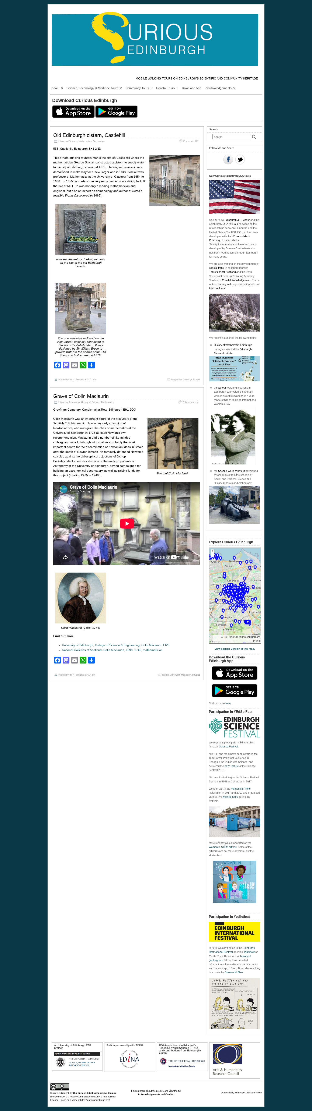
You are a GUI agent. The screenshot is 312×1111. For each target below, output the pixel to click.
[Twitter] (240, 159)
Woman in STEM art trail (223, 847)
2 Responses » (190, 402)
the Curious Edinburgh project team (93, 1093)
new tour (221, 387)
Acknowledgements (218, 88)
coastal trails (216, 267)
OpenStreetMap (237, 637)
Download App (191, 88)
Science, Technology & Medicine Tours (92, 88)
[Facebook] (228, 159)
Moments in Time (241, 788)
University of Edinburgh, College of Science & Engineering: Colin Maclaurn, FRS (115, 645)
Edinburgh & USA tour (237, 220)
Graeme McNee (234, 972)
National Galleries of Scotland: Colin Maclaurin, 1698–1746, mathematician (112, 650)
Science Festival (228, 746)
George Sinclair (192, 379)
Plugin (257, 641)
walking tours (230, 796)
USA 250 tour (230, 224)
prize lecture (232, 766)
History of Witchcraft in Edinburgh (233, 345)
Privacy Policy (254, 1092)
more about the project (151, 1091)
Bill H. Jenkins (76, 379)
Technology (99, 141)
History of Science (67, 141)
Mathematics (85, 141)
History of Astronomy (69, 402)
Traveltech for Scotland (222, 271)
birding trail (224, 284)
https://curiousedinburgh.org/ (95, 1100)
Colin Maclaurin (183, 674)
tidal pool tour (217, 288)
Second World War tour (231, 471)
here (228, 703)
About (55, 88)
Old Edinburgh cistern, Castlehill (89, 135)
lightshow (249, 952)
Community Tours (137, 88)
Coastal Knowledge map (236, 280)
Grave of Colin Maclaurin (81, 396)
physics (196, 674)
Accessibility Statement (233, 1092)
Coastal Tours (165, 88)
